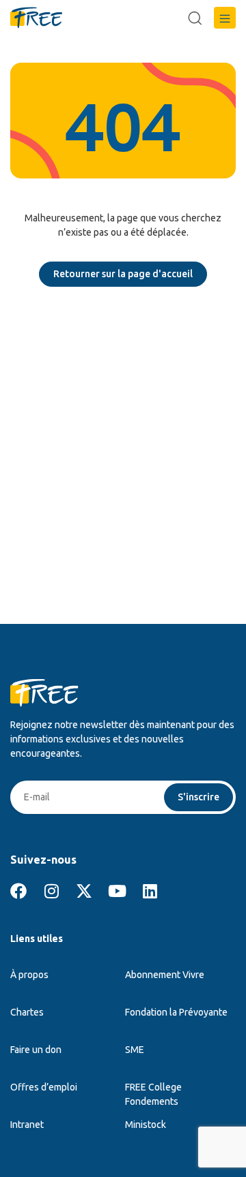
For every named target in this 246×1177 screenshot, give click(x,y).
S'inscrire (198, 796)
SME (134, 1049)
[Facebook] (18, 891)
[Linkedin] (149, 891)
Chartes (27, 1012)
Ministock (145, 1124)
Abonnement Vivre (164, 974)
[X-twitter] (84, 891)
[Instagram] (51, 891)
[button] (225, 18)
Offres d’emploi (43, 1087)
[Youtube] (117, 891)
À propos (29, 974)
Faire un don (36, 1049)
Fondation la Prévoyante (176, 1012)
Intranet (27, 1124)
